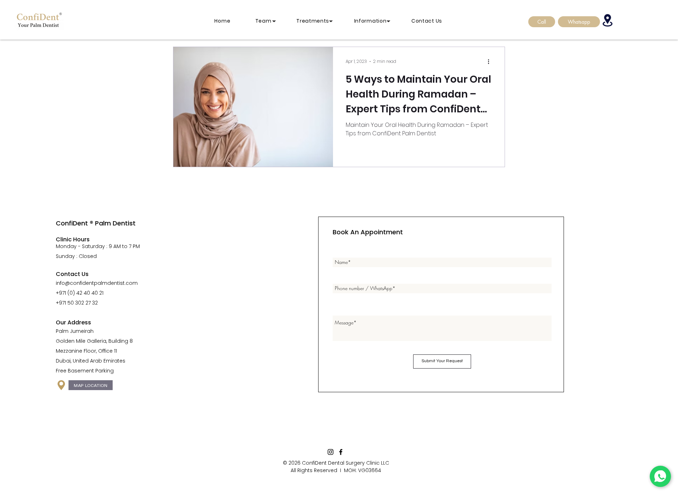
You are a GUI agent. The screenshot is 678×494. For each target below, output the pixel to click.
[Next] (331, 21)
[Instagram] (330, 452)
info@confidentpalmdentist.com (97, 283)
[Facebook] (341, 452)
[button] (380, 21)
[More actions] (491, 61)
